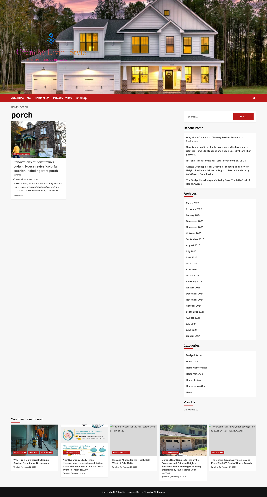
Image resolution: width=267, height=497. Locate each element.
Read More (18, 195)
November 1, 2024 (31, 179)
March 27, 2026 (30, 467)
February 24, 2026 (229, 467)
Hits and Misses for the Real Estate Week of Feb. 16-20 (216, 160)
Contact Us (42, 98)
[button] (254, 98)
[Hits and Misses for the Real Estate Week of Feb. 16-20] (133, 440)
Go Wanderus (191, 409)
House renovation (21, 154)
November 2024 (194, 299)
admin (18, 179)
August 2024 (193, 317)
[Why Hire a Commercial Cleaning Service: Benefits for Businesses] (34, 440)
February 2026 (194, 209)
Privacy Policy (62, 98)
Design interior (194, 355)
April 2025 (191, 269)
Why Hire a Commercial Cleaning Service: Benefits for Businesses (215, 139)
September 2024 (195, 311)
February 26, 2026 (130, 467)
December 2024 (194, 293)
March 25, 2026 (79, 473)
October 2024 (193, 305)
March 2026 (192, 203)
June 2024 (191, 329)
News (189, 392)
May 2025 (191, 263)
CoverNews (143, 491)
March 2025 (192, 275)
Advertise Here (21, 98)
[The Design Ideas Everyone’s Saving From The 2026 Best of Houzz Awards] (232, 440)
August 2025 (193, 245)
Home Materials (194, 373)
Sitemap (81, 98)
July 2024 (191, 323)
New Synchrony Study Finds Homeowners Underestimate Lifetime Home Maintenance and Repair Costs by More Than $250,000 (218, 151)
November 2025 (194, 227)
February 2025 (194, 281)
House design (193, 380)
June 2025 (191, 257)
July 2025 (191, 251)
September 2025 (195, 239)
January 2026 (193, 215)
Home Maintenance (196, 367)
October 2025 (193, 233)
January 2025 (193, 287)
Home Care (192, 361)
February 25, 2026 (179, 477)
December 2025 (194, 221)
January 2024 (193, 335)
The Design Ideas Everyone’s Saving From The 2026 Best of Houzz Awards (218, 182)
